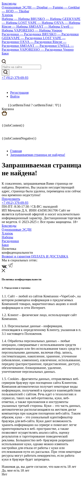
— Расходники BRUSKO (38, 34)
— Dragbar (40, 7)
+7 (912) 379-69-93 (15, 77)
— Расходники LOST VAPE (41, 38)
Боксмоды (9, 3)
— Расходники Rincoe (46, 42)
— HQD (8, 11)
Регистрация (19, 92)
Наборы (8, 19)
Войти (15, 96)
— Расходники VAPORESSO (38, 47)
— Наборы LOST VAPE (19, 22)
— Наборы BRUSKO (30, 19)
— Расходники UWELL (52, 46)
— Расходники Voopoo (57, 49)
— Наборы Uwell (57, 26)
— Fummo (56, 7)
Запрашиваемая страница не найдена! (37, 155)
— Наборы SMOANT (28, 26)
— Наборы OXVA (50, 22)
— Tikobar (21, 11)
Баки (5, 53)
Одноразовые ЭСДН (17, 7)
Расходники (11, 34)
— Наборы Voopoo (48, 30)
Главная (16, 151)
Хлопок (7, 15)
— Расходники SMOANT (34, 44)
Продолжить (11, 199)
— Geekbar (72, 7)
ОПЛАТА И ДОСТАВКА (49, 256)
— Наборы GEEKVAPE (63, 19)
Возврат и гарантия (16, 256)
